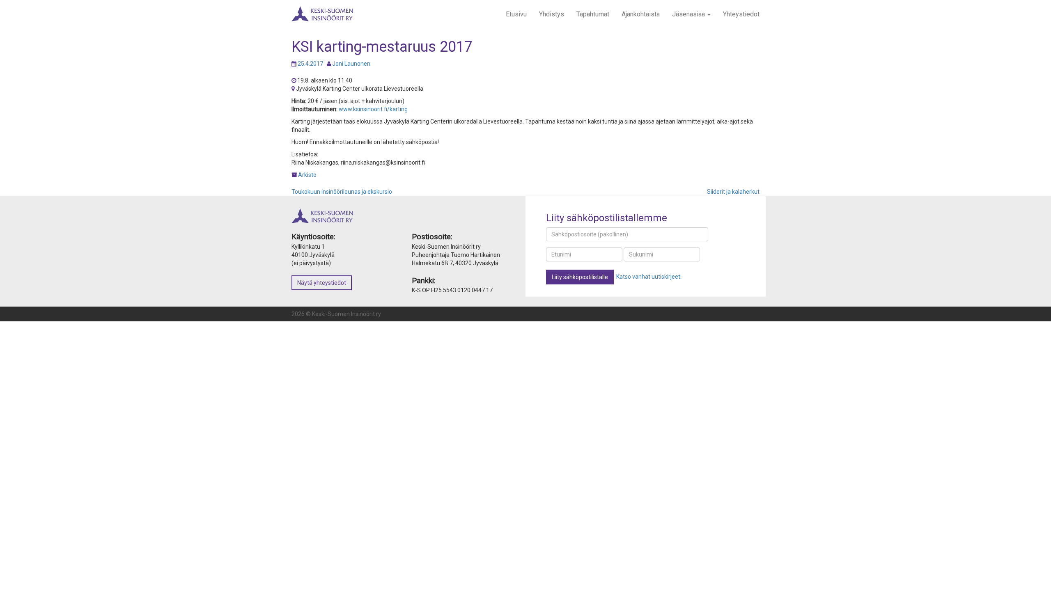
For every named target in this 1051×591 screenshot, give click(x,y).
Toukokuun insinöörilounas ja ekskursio (341, 191)
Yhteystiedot (741, 14)
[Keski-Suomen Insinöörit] (322, 10)
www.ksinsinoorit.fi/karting (373, 109)
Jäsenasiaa (689, 14)
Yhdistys (551, 14)
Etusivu (516, 14)
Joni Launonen (351, 63)
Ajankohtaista (641, 14)
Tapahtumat (592, 14)
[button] (580, 277)
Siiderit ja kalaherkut (733, 191)
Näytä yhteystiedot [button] (321, 282)
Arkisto (307, 175)
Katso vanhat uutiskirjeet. (649, 276)
